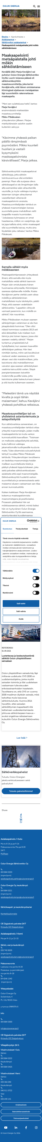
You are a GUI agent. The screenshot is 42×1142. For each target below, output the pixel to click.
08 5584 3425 (6, 1065)
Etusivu (5, 36)
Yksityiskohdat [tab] (22, 529)
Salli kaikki (21, 604)
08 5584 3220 (6, 870)
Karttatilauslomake (9, 913)
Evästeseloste (21, 1105)
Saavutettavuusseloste (21, 1111)
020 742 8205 (6, 949)
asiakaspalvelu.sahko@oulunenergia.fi (17, 878)
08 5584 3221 (6, 889)
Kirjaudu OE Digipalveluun (12, 927)
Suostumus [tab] (7, 529)
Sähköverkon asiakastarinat (14, 42)
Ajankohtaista (17, 36)
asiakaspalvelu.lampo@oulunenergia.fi (17, 897)
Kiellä (21, 619)
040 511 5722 (6, 1089)
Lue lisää (21, 737)
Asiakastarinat (8, 39)
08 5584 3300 (6, 1020)
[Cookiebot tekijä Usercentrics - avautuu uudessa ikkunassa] (29, 520)
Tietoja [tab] (35, 529)
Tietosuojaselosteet (21, 1118)
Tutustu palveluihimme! (21, 791)
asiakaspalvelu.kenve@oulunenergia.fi (17, 956)
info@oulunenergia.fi (10, 1028)
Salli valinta (21, 611)
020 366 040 (6, 1080)
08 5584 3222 (6, 1057)
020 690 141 (6, 1097)
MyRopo (4, 853)
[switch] (36, 578)
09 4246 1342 (6, 977)
